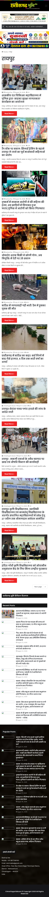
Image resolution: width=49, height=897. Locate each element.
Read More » (9, 113)
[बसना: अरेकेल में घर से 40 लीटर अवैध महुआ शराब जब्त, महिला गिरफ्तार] (8, 842)
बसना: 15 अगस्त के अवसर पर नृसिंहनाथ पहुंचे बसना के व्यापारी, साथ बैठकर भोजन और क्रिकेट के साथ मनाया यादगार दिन (31, 766)
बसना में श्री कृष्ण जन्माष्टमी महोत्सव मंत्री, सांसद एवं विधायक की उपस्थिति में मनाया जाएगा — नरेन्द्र (31, 715)
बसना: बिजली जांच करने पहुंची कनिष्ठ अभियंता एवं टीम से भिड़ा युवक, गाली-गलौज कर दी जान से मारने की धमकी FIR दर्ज (31, 740)
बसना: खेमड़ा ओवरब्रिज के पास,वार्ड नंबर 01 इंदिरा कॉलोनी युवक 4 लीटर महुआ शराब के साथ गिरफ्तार (30, 683)
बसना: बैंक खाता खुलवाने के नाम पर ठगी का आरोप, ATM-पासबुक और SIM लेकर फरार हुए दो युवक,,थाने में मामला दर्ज (31, 704)
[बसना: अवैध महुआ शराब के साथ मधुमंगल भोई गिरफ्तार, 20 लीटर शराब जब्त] (8, 695)
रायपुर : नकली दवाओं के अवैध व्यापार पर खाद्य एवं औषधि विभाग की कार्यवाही (23, 460)
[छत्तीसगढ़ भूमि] (24, 5)
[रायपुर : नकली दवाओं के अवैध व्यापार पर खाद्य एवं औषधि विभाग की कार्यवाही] (24, 441)
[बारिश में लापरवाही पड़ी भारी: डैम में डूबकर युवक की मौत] (24, 287)
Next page (38, 587)
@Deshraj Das (7, 92)
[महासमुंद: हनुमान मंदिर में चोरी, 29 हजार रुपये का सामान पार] (8, 649)
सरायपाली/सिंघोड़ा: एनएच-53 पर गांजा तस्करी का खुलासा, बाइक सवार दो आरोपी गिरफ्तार (31, 613)
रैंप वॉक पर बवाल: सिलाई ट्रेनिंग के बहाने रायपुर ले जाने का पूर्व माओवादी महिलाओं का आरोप (23, 152)
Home (5, 52)
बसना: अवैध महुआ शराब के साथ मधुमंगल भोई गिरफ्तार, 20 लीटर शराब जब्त (31, 693)
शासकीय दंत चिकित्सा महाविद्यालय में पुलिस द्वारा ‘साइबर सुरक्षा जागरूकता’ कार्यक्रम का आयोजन (21, 98)
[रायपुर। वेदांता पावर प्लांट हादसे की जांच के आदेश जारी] (24, 391)
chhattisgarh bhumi (9, 406)
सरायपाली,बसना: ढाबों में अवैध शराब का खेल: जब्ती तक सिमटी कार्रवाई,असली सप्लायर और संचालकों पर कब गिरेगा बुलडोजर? (30, 754)
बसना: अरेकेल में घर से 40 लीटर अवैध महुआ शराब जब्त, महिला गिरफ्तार (29, 840)
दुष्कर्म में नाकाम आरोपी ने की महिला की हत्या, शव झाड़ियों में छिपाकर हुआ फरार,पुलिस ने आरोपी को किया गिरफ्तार (23, 205)
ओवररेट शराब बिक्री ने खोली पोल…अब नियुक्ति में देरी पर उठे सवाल (22, 257)
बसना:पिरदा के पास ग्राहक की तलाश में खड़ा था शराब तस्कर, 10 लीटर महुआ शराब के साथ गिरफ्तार (31, 624)
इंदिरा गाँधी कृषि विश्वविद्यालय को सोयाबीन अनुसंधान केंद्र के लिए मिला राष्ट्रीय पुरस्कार (24, 567)
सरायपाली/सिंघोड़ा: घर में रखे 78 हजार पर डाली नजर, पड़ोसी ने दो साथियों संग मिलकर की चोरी (31, 672)
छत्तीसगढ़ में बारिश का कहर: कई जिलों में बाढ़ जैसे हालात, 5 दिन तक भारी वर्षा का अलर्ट (23, 359)
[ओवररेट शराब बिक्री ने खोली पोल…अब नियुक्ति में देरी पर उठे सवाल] (24, 237)
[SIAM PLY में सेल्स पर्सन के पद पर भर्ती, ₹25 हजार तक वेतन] (8, 800)
